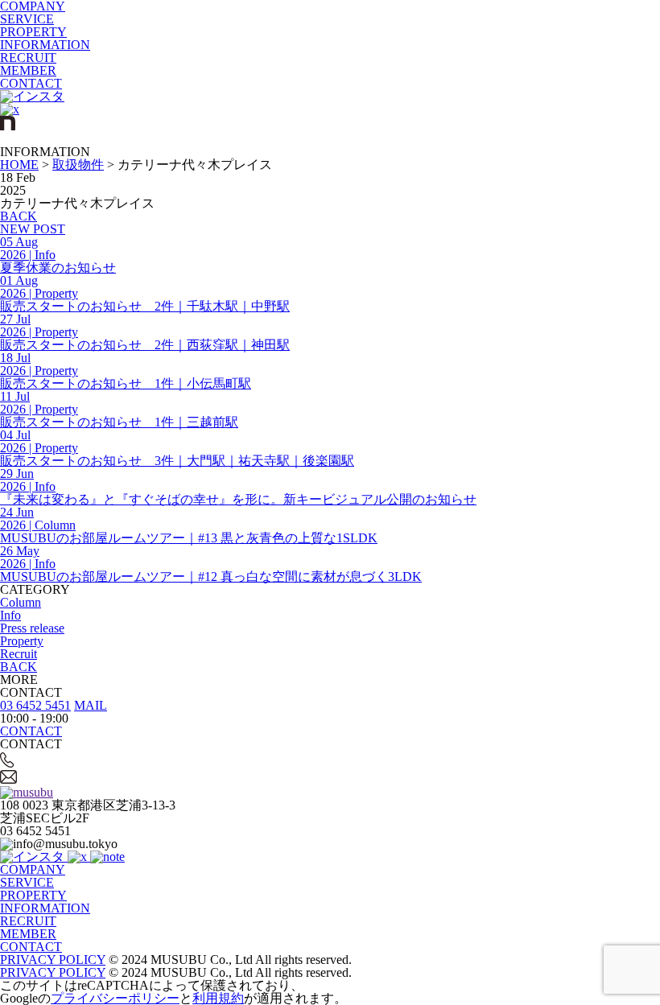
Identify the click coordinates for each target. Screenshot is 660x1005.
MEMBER (28, 70)
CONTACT (31, 83)
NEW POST (32, 229)
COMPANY (32, 869)
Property (21, 641)
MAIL (90, 705)
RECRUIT (28, 57)
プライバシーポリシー (115, 998)
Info (10, 615)
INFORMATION (45, 44)
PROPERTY (33, 32)
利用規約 (218, 998)
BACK (18, 216)
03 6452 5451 (35, 705)
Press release (32, 628)
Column (20, 602)
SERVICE (27, 19)
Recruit (18, 654)
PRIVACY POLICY (52, 959)
